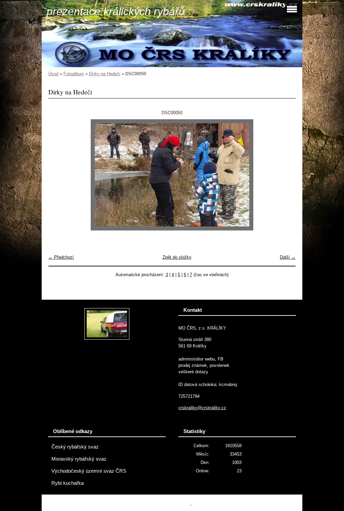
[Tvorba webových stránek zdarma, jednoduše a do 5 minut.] (191, 505)
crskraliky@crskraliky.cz (202, 407)
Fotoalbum (73, 73)
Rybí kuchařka (67, 483)
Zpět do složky (177, 257)
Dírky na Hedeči (104, 73)
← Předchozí (61, 257)
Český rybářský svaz (75, 447)
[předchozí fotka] (59, 174)
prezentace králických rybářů (116, 11)
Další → (288, 257)
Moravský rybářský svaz (78, 459)
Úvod (53, 73)
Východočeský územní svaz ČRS (88, 471)
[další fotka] (284, 174)
